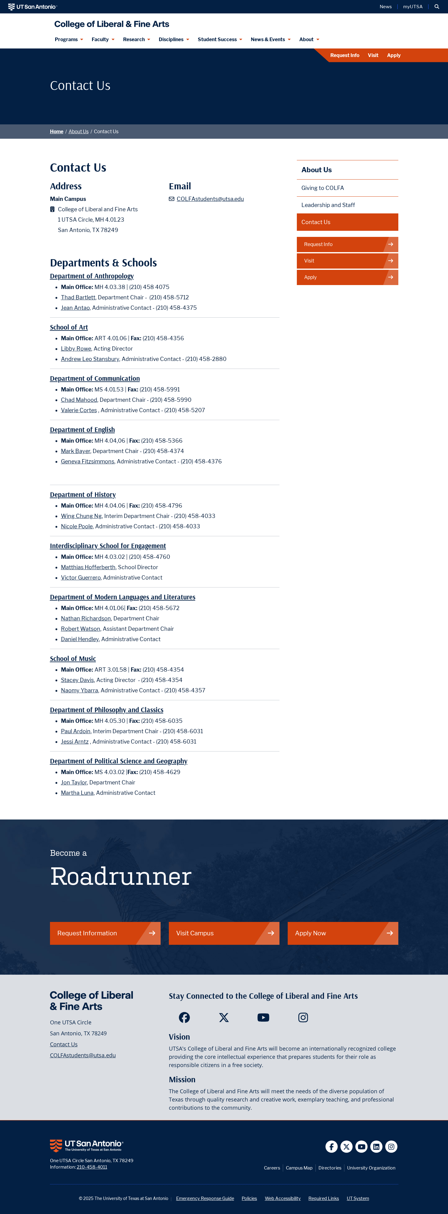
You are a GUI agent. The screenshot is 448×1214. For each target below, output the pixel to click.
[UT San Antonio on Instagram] (391, 1147)
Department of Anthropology (92, 276)
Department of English (82, 429)
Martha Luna (77, 793)
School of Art (69, 327)
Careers (272, 1167)
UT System (358, 1198)
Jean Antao (75, 308)
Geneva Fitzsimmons (87, 461)
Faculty (100, 39)
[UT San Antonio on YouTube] (361, 1147)
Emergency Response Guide (205, 1198)
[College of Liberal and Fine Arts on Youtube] (263, 1019)
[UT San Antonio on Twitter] (346, 1147)
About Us (79, 131)
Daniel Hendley (80, 639)
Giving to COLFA (322, 188)
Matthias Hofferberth (88, 567)
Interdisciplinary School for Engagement (108, 546)
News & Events (268, 39)
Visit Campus (195, 933)
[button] (437, 6)
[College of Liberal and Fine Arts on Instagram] (303, 1019)
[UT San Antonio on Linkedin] (376, 1147)
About (306, 39)
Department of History (83, 494)
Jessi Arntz (75, 741)
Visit (373, 55)
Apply (394, 55)
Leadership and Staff (328, 205)
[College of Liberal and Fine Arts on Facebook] (184, 1019)
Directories (329, 1167)
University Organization (371, 1167)
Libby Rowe (76, 348)
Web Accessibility (283, 1198)
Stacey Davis (77, 680)
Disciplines (171, 39)
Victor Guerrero (81, 577)
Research (134, 39)
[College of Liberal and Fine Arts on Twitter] (224, 1019)
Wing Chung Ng (81, 516)
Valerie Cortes (79, 410)
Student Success (217, 39)
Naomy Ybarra (79, 690)
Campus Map (299, 1167)
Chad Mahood (79, 400)
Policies (249, 1198)
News (386, 6)
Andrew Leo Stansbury (90, 359)
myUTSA (413, 6)
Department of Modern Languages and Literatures (122, 597)
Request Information (87, 933)
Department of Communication (95, 378)
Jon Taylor (74, 782)
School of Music (73, 658)
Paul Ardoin (76, 731)
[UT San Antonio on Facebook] (331, 1147)
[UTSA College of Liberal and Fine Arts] (110, 22)
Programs (66, 39)
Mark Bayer (75, 451)
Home (56, 131)
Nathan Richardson (86, 618)
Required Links (323, 1198)
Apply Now (310, 933)
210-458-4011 (92, 1166)
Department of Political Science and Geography (118, 761)
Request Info (344, 55)
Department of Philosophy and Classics (106, 710)
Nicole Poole (77, 526)
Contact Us (315, 222)
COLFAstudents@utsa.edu (210, 199)
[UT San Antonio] (32, 7)
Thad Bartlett (78, 297)
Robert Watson (80, 629)
